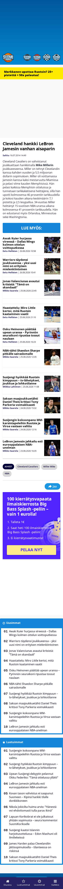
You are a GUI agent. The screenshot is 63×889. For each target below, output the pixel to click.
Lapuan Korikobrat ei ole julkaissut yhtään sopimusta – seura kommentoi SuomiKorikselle (33, 820)
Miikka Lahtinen (12, 386)
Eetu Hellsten (10, 251)
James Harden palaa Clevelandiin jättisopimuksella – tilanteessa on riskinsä (30, 847)
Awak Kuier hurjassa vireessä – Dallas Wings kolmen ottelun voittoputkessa (19, 243)
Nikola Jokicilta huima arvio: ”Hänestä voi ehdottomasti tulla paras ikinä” (32, 808)
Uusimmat (13, 623)
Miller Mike (49, 466)
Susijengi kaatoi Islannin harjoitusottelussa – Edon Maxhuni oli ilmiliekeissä (33, 833)
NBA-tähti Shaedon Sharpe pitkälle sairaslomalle (21, 352)
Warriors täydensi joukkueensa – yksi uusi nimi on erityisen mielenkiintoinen (19, 264)
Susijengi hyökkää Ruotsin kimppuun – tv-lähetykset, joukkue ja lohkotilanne (21, 380)
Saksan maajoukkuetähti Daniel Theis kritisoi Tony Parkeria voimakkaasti (20, 402)
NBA (7, 473)
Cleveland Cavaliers (27, 466)
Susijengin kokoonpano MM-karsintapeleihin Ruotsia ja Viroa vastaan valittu (23, 423)
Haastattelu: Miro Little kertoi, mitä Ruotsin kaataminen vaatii (19, 311)
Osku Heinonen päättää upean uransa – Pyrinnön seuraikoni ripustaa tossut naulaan (21, 333)
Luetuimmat (14, 742)
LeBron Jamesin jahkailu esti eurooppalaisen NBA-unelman (23, 444)
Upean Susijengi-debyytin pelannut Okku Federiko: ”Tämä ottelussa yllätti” (33, 775)
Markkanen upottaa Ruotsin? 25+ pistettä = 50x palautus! (28, 73)
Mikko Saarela (10, 290)
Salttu (6, 155)
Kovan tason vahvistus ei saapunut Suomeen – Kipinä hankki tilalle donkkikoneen (31, 797)
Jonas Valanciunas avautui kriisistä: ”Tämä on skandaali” (21, 284)
